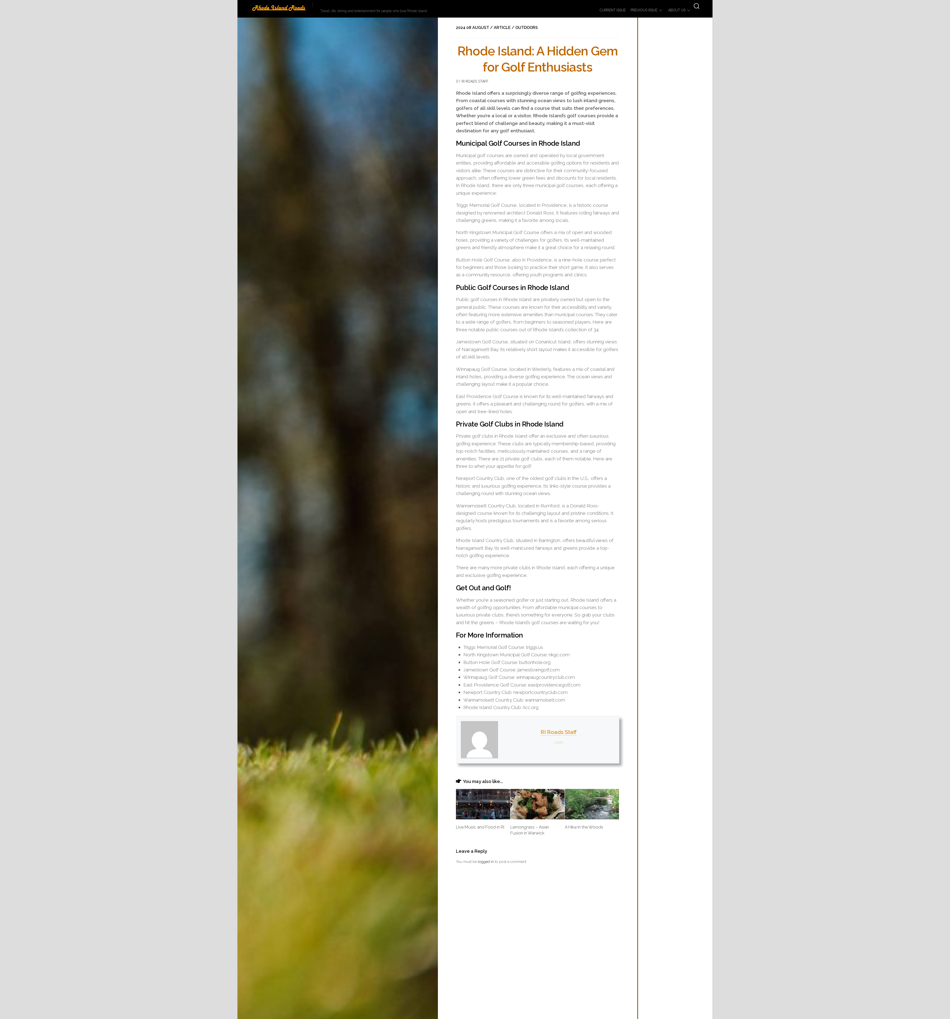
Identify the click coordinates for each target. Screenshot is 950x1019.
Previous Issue (644, 10)
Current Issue (612, 10)
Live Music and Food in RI (480, 827)
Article (502, 27)
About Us (677, 10)
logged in (486, 861)
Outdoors (526, 27)
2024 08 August (472, 27)
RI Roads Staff (475, 81)
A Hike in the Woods (584, 827)
